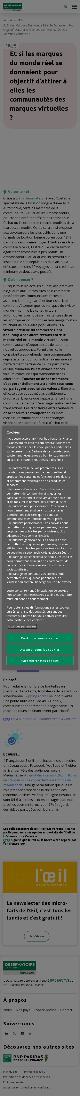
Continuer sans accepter (40, 638)
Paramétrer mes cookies (39, 661)
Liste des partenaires (22, 626)
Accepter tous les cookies (40, 649)
